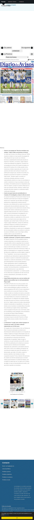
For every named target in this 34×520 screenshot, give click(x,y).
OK (17, 518)
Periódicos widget (6, 5)
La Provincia (8, 54)
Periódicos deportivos (7, 474)
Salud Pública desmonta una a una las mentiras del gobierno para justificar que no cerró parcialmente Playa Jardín (16, 280)
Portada (3, 1)
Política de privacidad (6, 506)
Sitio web (31, 59)
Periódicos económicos (7, 477)
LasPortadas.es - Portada (7, 511)
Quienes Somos (12, 1)
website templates (27, 511)
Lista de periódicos (6, 468)
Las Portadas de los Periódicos (16, 394)
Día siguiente (25, 47)
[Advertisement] (17, 29)
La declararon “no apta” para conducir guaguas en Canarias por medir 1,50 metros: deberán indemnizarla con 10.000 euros (16, 324)
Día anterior (8, 47)
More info (7, 514)
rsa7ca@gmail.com (10, 466)
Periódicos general (6, 471)
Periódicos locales (6, 479)
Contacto (21, 1)
